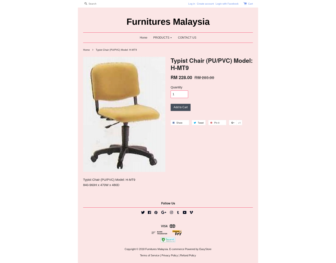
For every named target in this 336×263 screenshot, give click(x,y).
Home (143, 37)
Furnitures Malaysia (168, 22)
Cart (250, 3)
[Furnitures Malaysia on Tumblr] (178, 212)
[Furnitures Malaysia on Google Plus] (163, 212)
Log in (191, 3)
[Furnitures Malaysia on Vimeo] (191, 212)
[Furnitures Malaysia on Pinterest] (156, 212)
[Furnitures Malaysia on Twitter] (143, 212)
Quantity (176, 87)
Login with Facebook (227, 3)
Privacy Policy (170, 255)
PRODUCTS (161, 37)
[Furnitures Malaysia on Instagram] (171, 212)
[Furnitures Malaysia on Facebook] (149, 212)
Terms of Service (149, 255)
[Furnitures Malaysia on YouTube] (185, 212)
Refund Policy (188, 255)
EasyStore (205, 249)
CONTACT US (187, 37)
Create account (205, 3)
